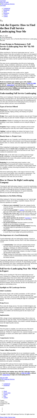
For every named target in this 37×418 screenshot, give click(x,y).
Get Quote (3, 0)
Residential (6, 10)
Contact (5, 16)
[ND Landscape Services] (7, 4)
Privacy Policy (4, 417)
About (5, 11)
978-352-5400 (4, 377)
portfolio (22, 210)
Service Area (6, 393)
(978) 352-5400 (4, 2)
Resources (6, 13)
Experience (28, 218)
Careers (5, 14)
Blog (4, 396)
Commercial (6, 8)
